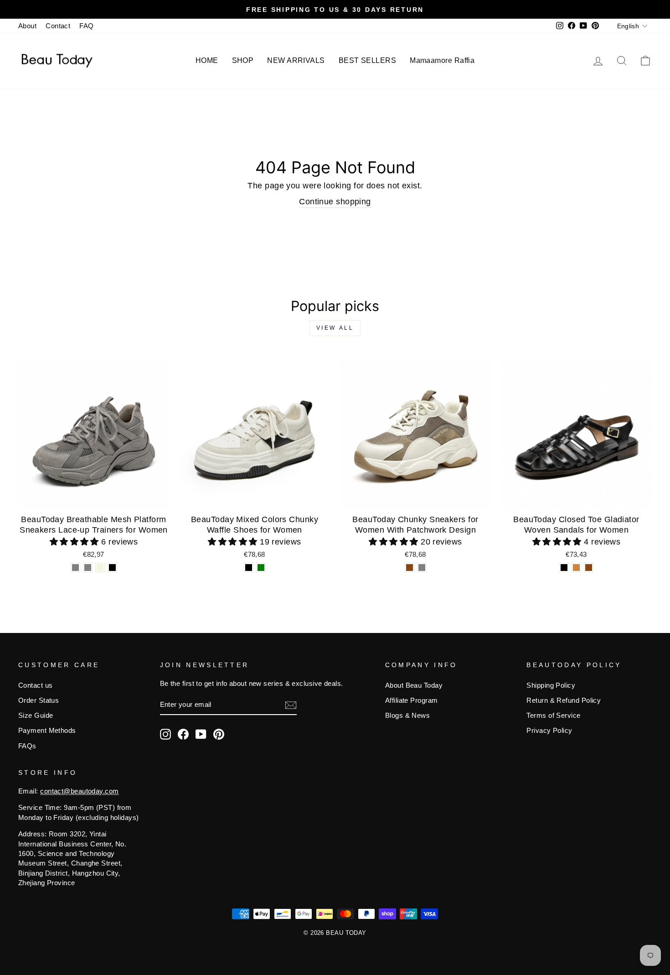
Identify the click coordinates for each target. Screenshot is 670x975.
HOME (207, 60)
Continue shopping (335, 201)
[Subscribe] (291, 705)
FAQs (27, 746)
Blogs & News (407, 715)
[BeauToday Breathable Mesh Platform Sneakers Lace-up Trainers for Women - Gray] (75, 567)
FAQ (86, 26)
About (27, 26)
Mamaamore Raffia (442, 60)
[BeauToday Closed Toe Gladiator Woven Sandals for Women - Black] (564, 567)
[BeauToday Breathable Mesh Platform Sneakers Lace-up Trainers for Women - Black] (112, 567)
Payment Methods (47, 730)
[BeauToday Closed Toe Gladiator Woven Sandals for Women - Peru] (576, 567)
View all (335, 328)
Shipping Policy (550, 685)
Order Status (38, 700)
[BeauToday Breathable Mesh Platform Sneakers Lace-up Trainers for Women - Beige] (100, 567)
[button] (76, 541)
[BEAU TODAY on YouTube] (201, 734)
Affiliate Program (411, 700)
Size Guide (35, 715)
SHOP (243, 60)
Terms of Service (553, 715)
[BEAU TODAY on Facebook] (183, 734)
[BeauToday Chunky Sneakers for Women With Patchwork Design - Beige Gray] (421, 567)
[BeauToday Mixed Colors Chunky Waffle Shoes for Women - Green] (261, 567)
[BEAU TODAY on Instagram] (165, 734)
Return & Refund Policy (563, 700)
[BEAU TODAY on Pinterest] (218, 734)
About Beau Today (414, 685)
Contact (58, 26)
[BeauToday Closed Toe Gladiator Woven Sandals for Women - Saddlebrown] (588, 567)
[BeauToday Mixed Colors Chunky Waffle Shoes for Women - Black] (248, 567)
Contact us (35, 685)
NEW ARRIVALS (296, 60)
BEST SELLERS (367, 60)
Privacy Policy (549, 730)
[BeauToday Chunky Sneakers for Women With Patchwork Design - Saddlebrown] (409, 567)
